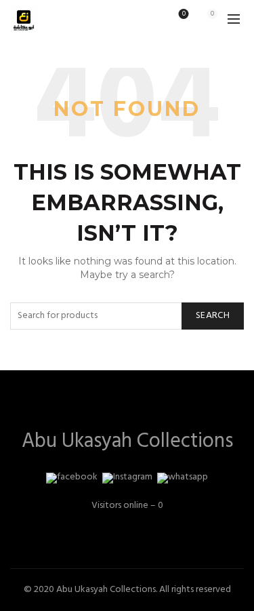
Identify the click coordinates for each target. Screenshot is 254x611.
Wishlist (184, 14)
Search (213, 315)
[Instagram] (127, 478)
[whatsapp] (182, 478)
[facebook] (72, 478)
